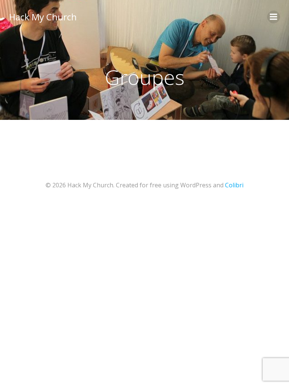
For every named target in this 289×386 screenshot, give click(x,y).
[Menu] (273, 17)
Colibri (234, 185)
